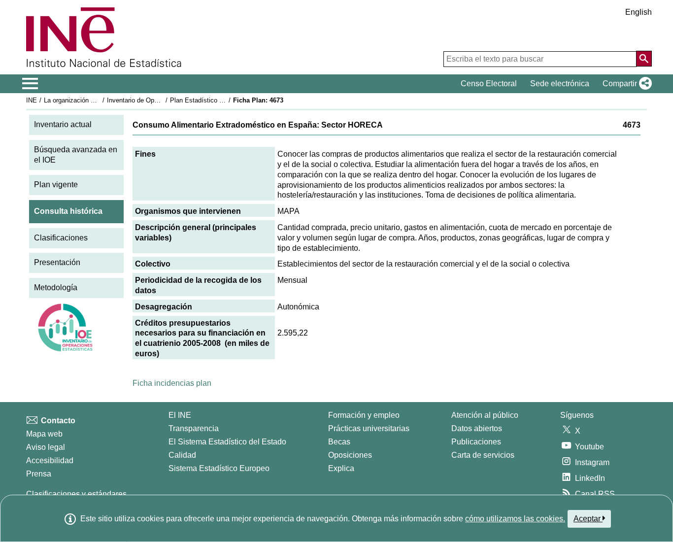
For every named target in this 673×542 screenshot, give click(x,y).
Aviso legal (45, 447)
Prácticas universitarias (368, 428)
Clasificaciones (61, 238)
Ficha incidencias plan (172, 383)
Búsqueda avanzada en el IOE (75, 154)
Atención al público (484, 415)
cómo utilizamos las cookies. (515, 518)
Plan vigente (56, 184)
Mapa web (44, 434)
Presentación (57, 262)
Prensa (38, 474)
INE (31, 100)
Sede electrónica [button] (559, 83)
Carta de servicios (482, 455)
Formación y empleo (364, 415)
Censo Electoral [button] (489, 83)
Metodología (55, 287)
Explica (341, 468)
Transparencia (193, 428)
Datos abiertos (476, 428)
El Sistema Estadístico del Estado (227, 442)
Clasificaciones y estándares (76, 494)
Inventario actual (63, 124)
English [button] (638, 12)
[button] (625, 84)
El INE (179, 415)
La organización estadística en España (99, 100)
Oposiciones (350, 455)
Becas (339, 442)
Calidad (182, 455)
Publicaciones (476, 442)
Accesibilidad (49, 460)
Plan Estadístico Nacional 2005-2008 (222, 100)
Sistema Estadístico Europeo (218, 468)
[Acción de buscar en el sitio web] (644, 59)
